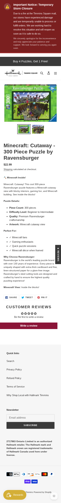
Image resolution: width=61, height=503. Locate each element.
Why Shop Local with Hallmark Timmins (28, 395)
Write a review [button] (28, 325)
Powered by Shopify (42, 492)
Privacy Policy (14, 369)
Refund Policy (14, 378)
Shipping (8, 169)
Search (10, 361)
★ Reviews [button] (58, 254)
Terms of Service (16, 386)
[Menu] (55, 72)
